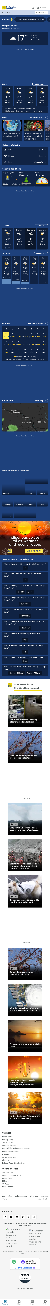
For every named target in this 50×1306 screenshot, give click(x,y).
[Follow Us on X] (34, 1217)
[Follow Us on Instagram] (11, 1217)
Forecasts (40, 12)
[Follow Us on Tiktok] (23, 1217)
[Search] (33, 8)
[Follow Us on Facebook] (5, 1217)
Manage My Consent (10, 1151)
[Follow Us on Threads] (28, 1217)
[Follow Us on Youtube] (17, 1217)
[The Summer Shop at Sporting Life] (42, 512)
